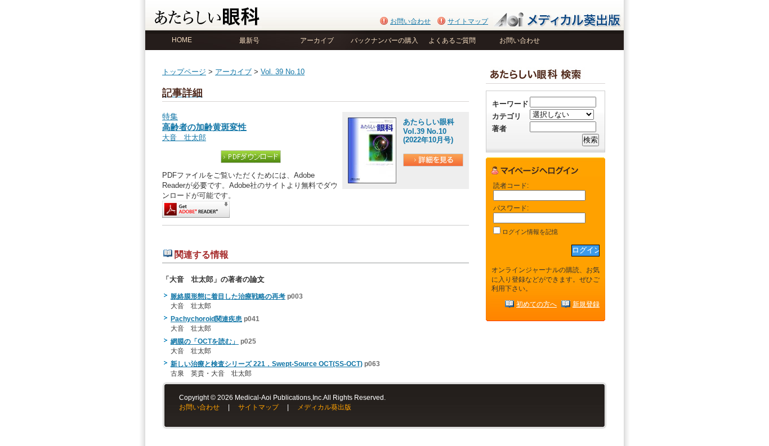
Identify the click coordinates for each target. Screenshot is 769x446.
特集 (204, 122)
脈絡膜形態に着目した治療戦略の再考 (228, 296)
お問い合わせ (410, 21)
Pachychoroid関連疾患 (206, 319)
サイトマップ (468, 21)
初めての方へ (536, 304)
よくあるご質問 (452, 40)
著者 (499, 128)
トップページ (184, 71)
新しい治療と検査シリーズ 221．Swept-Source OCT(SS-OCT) (267, 364)
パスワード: (511, 207)
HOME (182, 40)
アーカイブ (317, 40)
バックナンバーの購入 (384, 40)
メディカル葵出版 (324, 407)
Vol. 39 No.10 (283, 71)
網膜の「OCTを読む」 (205, 341)
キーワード (510, 104)
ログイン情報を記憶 (529, 231)
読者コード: (511, 185)
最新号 (249, 40)
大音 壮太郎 (184, 137)
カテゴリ (506, 116)
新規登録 (586, 304)
